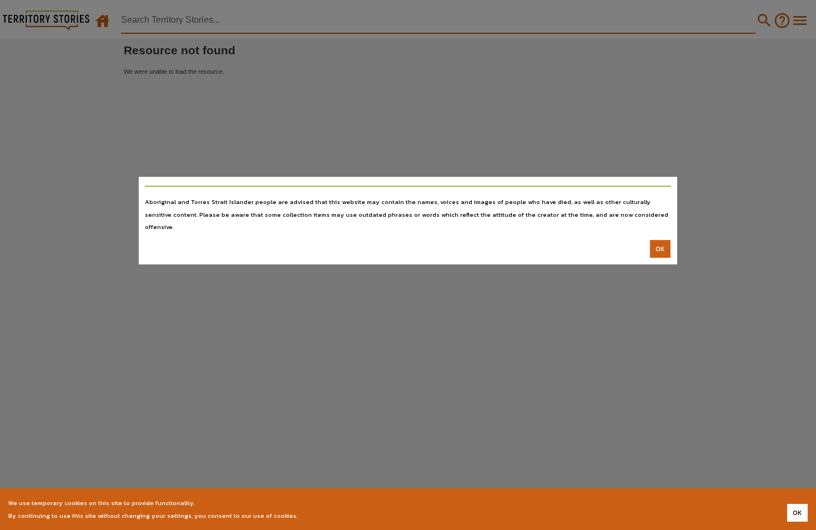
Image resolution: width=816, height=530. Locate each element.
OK (660, 249)
